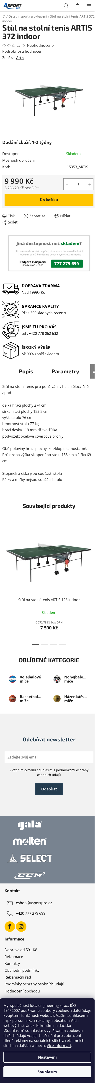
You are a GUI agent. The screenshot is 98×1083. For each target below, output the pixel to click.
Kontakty (12, 963)
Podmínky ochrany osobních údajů (34, 984)
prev (4, 552)
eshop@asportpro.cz (34, 902)
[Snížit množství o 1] (67, 184)
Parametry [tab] (65, 371)
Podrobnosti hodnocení (22, 51)
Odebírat (49, 789)
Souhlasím (47, 1071)
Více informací (59, 1045)
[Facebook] (10, 926)
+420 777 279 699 (30, 913)
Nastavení (47, 1057)
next (93, 552)
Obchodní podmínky (22, 970)
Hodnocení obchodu (22, 991)
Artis (20, 57)
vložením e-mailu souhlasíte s (49, 772)
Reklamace (14, 956)
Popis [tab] (26, 371)
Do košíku (49, 199)
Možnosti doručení (18, 160)
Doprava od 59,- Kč (21, 949)
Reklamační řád (18, 977)
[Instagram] (21, 926)
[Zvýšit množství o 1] (89, 184)
